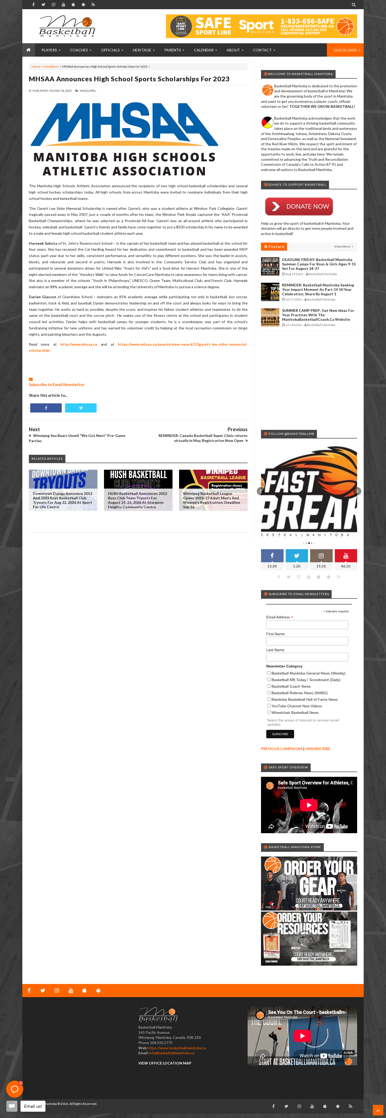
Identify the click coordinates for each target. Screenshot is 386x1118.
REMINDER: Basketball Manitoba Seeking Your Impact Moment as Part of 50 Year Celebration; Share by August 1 (318, 289)
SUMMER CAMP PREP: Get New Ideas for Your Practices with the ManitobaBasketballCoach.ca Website (318, 315)
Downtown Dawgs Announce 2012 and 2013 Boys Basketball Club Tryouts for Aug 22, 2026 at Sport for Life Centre (62, 500)
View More (342, 246)
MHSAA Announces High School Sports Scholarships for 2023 (129, 79)
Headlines (51, 66)
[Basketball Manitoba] (68, 26)
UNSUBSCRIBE (317, 748)
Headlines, (88, 90)
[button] (261, 491)
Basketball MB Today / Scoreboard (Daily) (306, 680)
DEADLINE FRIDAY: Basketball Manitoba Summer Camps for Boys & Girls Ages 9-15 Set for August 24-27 (319, 264)
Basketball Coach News (291, 686)
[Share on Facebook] (46, 408)
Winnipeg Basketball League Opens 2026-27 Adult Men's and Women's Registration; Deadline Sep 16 (211, 500)
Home (36, 66)
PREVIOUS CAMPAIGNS (281, 748)
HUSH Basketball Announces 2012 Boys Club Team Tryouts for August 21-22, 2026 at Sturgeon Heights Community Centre (137, 500)
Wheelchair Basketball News (295, 712)
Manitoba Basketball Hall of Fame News (305, 699)
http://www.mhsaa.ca (78, 344)
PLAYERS (49, 50)
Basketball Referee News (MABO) (300, 693)
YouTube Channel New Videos (297, 706)
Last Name (275, 650)
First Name (275, 634)
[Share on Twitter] (81, 408)
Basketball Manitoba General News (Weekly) (309, 673)
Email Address (279, 617)
